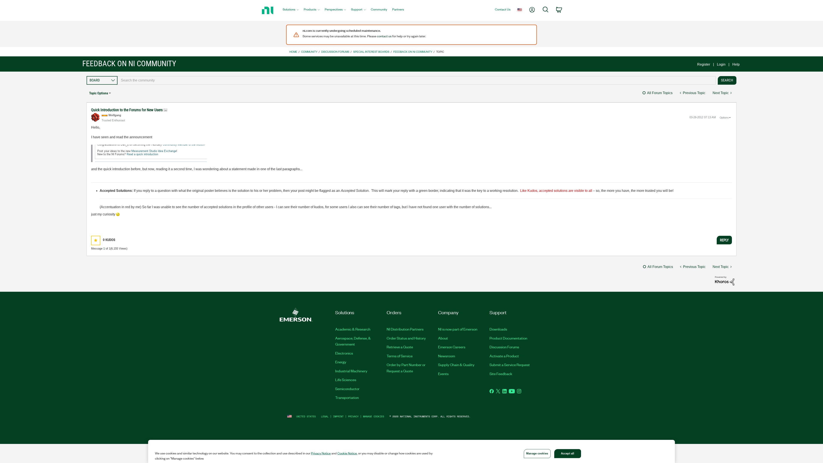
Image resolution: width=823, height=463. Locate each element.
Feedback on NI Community (412, 52)
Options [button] (724, 117)
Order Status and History (406, 338)
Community (309, 52)
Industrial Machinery (351, 370)
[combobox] (416, 80)
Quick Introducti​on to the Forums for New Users (127, 110)
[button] (95, 240)
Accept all (567, 453)
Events (443, 373)
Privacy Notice (321, 453)
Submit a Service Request (510, 364)
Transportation (347, 397)
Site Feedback (501, 373)
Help (736, 64)
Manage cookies (373, 416)
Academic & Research (352, 329)
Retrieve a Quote (400, 346)
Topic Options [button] (98, 93)
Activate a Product (504, 355)
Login (721, 64)
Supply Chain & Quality (456, 364)
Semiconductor (347, 388)
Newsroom (446, 355)
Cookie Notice (347, 453)
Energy (340, 361)
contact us (384, 36)
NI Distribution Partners (405, 329)
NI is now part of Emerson (457, 329)
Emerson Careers (451, 346)
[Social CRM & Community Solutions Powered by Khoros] (724, 280)
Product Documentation (508, 338)
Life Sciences (345, 379)
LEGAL (325, 416)
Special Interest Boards (371, 52)
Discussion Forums (335, 52)
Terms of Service (400, 355)
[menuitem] (290, 10)
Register (703, 64)
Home (293, 52)
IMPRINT (338, 416)
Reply (724, 240)
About (443, 338)
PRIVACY (353, 416)
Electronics (344, 353)
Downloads (498, 329)
